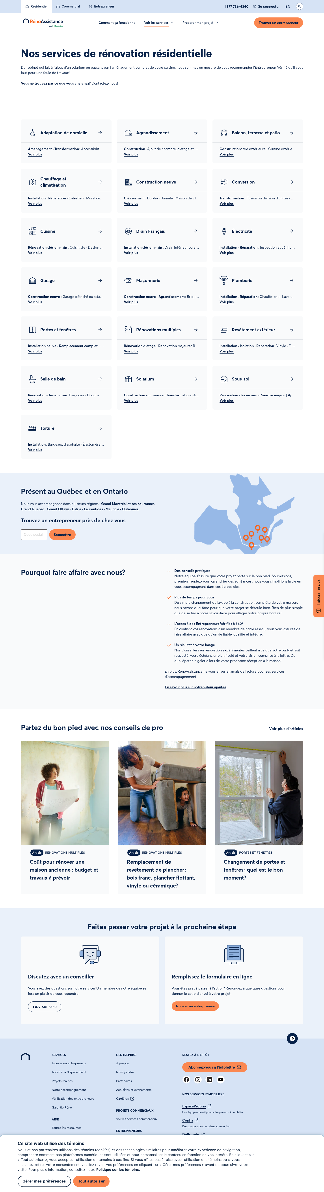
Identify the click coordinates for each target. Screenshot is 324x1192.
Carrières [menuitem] (122, 1099)
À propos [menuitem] (122, 1063)
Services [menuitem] (59, 1055)
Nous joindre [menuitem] (125, 1072)
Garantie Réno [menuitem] (62, 1107)
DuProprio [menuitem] (190, 1134)
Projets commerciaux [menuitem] (135, 1111)
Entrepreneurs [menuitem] (129, 1131)
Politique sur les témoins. (118, 1169)
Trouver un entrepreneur (278, 23)
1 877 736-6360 (236, 6)
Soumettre (62, 534)
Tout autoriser (91, 1181)
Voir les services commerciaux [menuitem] (136, 1119)
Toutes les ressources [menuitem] (66, 1128)
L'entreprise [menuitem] (126, 1055)
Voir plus (35, 154)
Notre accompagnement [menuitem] (69, 1090)
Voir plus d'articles (286, 728)
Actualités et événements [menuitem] (133, 1090)
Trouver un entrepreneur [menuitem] (69, 1063)
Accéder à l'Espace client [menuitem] (69, 1072)
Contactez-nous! (104, 83)
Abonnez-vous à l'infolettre (211, 1067)
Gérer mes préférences (44, 1181)
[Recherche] (299, 6)
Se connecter (269, 6)
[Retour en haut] (292, 1038)
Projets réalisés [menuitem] (62, 1081)
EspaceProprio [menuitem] (194, 1106)
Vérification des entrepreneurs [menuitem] (73, 1099)
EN (287, 6)
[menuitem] (36, 6)
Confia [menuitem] (187, 1120)
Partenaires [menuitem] (124, 1081)
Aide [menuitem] (55, 1119)
